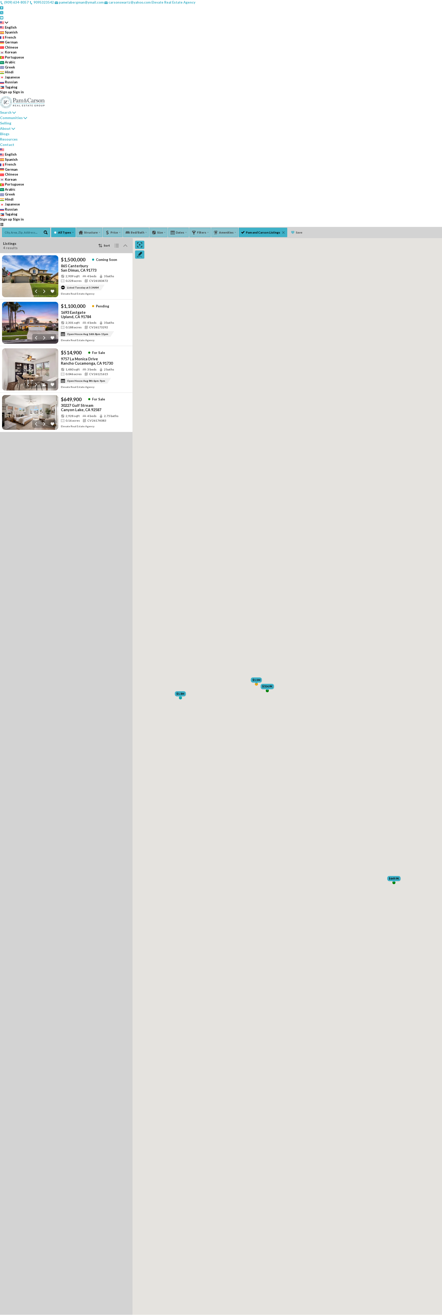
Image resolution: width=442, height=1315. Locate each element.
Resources (9, 139)
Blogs (4, 134)
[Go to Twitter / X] (1, 12)
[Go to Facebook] (1, 7)
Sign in (18, 92)
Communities (11, 118)
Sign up (6, 92)
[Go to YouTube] (1, 17)
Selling (5, 123)
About (5, 128)
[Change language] (4, 22)
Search (6, 112)
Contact (7, 144)
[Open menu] (1, 224)
